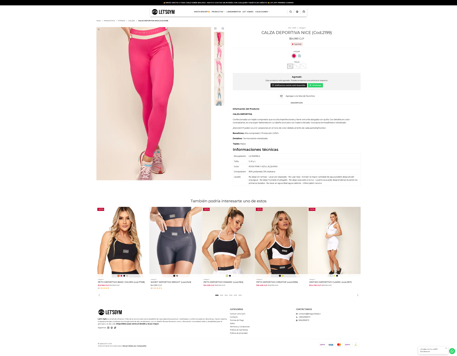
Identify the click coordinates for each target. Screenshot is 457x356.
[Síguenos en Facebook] (111, 327)
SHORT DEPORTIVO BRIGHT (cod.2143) (171, 282)
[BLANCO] (331, 276)
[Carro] (304, 12)
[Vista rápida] (146, 245)
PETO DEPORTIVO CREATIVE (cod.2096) (277, 282)
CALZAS (131, 21)
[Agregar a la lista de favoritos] (146, 239)
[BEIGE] (127, 276)
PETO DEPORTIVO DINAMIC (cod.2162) (223, 282)
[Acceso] (297, 12)
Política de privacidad (238, 333)
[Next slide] (221, 29)
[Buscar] (290, 12)
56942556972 (304, 320)
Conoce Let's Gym (237, 314)
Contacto (234, 317)
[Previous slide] (216, 29)
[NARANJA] (118, 276)
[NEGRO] (124, 276)
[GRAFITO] (177, 276)
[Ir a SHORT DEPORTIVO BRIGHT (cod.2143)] (175, 242)
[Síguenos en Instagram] (108, 327)
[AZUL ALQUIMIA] (299, 56)
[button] (217, 295)
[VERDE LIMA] (334, 276)
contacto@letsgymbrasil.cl (309, 314)
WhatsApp (316, 85)
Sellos (232, 323)
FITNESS (121, 21)
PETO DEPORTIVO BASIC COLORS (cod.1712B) (121, 282)
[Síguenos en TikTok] (115, 327)
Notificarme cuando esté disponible (290, 85)
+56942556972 (304, 317)
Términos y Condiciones (240, 327)
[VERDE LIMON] (227, 276)
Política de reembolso (239, 330)
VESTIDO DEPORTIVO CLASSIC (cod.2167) (330, 282)
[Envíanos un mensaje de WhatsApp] (452, 351)
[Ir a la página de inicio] (163, 11)
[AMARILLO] (283, 276)
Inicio (98, 21)
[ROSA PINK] (294, 56)
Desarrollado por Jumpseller (135, 346)
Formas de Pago (237, 320)
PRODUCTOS (109, 21)
